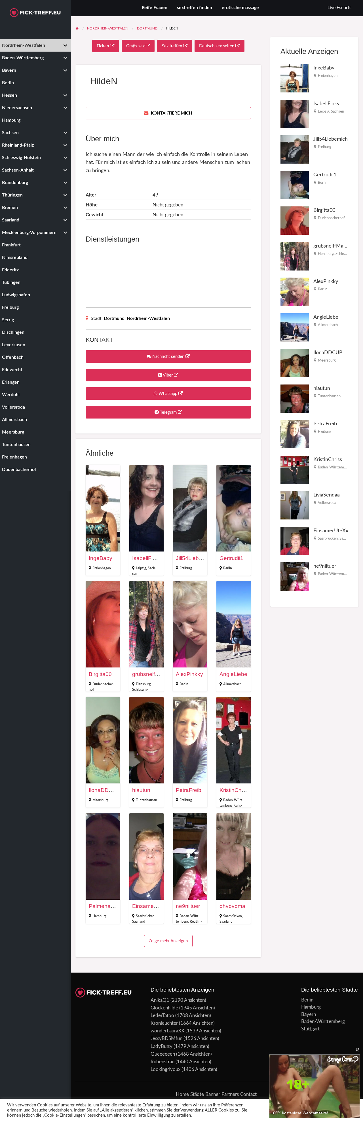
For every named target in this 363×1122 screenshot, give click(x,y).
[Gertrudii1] (294, 184)
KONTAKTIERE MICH (171, 113)
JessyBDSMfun (166, 1038)
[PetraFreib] (294, 434)
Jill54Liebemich (195, 558)
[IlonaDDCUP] (294, 362)
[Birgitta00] (294, 220)
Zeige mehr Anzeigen (168, 941)
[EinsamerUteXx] (294, 540)
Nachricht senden (168, 356)
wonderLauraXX (167, 1030)
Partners (230, 1094)
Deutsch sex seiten (217, 46)
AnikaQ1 (160, 1000)
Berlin (227, 568)
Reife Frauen (154, 8)
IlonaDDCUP (104, 790)
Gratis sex (136, 46)
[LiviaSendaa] (294, 505)
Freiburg (186, 568)
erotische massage (240, 8)
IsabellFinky (146, 558)
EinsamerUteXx (151, 906)
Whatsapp (167, 394)
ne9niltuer (188, 906)
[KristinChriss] (294, 469)
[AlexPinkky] (294, 291)
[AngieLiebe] (294, 327)
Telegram (168, 412)
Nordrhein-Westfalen (148, 318)
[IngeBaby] (294, 78)
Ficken (103, 46)
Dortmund (114, 318)
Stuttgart (310, 1028)
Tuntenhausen (146, 800)
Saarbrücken (145, 916)
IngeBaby (100, 558)
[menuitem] (339, 8)
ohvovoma (232, 906)
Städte (197, 1094)
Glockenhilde (164, 1007)
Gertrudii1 (231, 558)
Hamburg (99, 916)
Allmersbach (232, 684)
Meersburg (100, 800)
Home (182, 1094)
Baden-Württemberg (334, 467)
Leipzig (141, 568)
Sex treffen (172, 46)
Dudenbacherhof (331, 218)
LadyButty (161, 1046)
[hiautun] (294, 398)
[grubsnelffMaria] (294, 256)
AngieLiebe (233, 674)
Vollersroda (327, 502)
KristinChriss (235, 790)
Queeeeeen (163, 1054)
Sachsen (337, 111)
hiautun (141, 790)
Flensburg (143, 684)
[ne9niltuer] (294, 576)
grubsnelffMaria (151, 674)
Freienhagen (101, 568)
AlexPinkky (189, 674)
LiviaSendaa (326, 495)
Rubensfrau (162, 1061)
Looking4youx (165, 1069)
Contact (248, 1094)
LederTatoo (162, 1015)
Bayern (308, 1014)
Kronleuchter (164, 1023)
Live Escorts (339, 8)
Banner (212, 1094)
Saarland (138, 921)
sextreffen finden (194, 8)
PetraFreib (188, 790)
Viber (168, 375)
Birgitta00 (100, 674)
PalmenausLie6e (109, 906)
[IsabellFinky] (294, 113)
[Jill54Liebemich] (294, 149)
